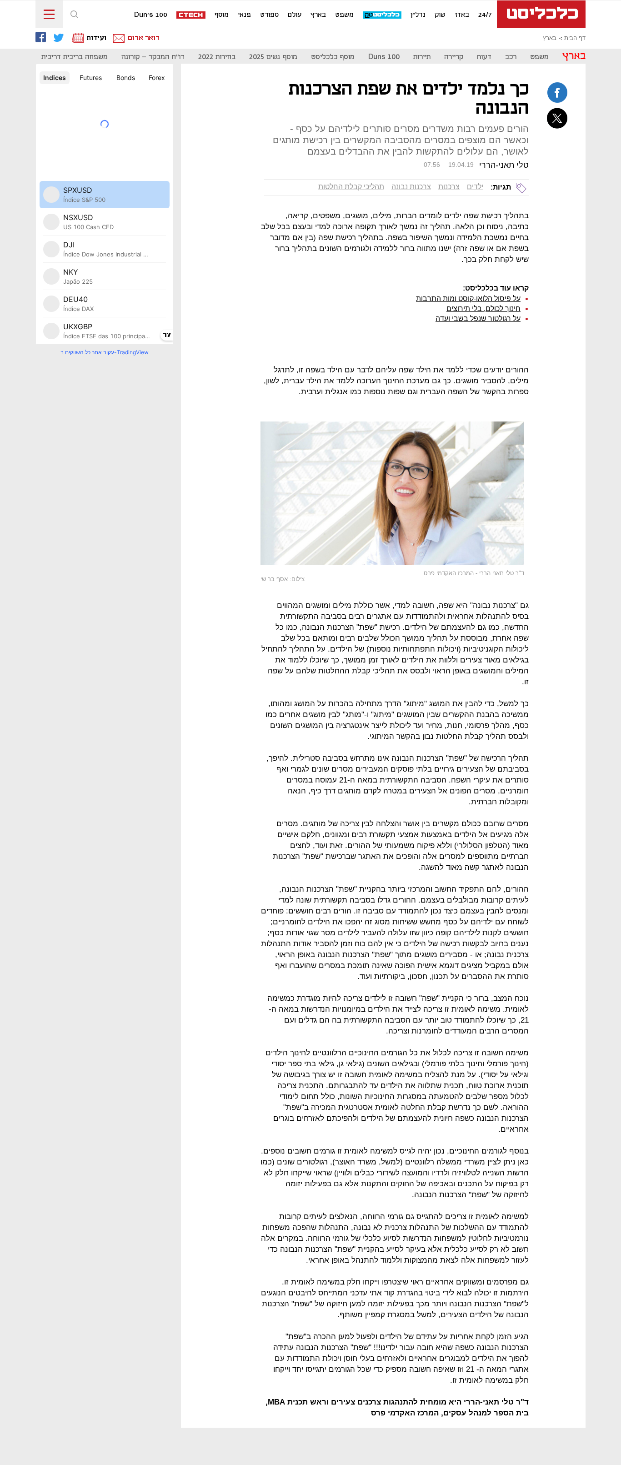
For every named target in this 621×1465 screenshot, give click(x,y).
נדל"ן (418, 15)
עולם (294, 15)
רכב (510, 57)
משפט (344, 15)
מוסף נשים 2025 (273, 57)
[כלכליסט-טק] (382, 15)
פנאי (244, 15)
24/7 (485, 15)
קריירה (453, 57)
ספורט (269, 15)
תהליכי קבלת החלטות (351, 187)
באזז (462, 15)
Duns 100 (384, 57)
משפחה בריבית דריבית (74, 57)
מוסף (222, 15)
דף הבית (575, 38)
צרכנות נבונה (411, 187)
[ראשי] (541, 14)
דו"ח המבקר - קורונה (153, 57)
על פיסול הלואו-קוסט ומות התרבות (468, 298)
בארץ (318, 15)
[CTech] (191, 15)
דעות (484, 57)
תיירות (422, 57)
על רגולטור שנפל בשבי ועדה (478, 318)
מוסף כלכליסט (333, 57)
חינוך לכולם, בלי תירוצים (483, 308)
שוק (440, 15)
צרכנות (449, 187)
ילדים (475, 187)
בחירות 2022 (216, 57)
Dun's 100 (150, 15)
